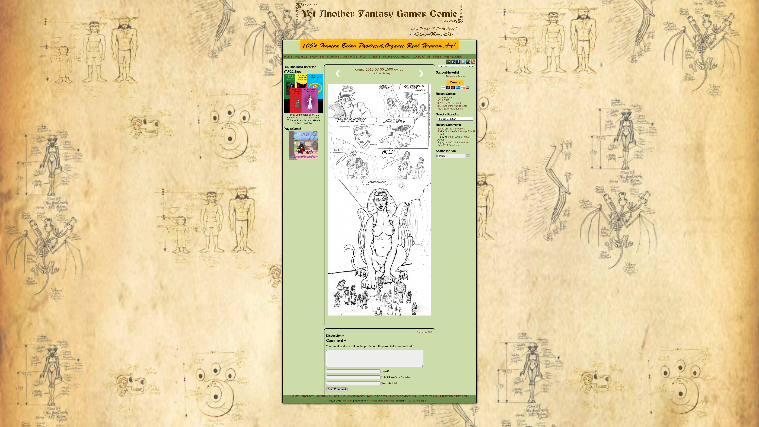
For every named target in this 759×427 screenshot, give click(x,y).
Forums (333, 56)
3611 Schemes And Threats (452, 106)
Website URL (389, 383)
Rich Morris (347, 401)
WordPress (371, 401)
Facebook (458, 61)
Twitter (463, 61)
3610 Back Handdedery (450, 108)
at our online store (310, 117)
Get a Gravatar (402, 377)
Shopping (317, 56)
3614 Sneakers (445, 97)
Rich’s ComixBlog (396, 56)
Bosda (440, 128)
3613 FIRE (443, 100)
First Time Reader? (448, 56)
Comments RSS (424, 332)
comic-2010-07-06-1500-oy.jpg (379, 69)
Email (468, 61)
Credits (374, 56)
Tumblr (453, 61)
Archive (301, 56)
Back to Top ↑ (419, 401)
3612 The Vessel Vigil (449, 103)
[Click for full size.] (379, 314)
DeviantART (448, 61)
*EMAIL (395, 377)
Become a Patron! (455, 76)
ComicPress (388, 401)
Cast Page (349, 56)
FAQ (363, 56)
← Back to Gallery (379, 73)
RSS (473, 61)
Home (288, 56)
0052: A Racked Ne (458, 142)
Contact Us (421, 56)
